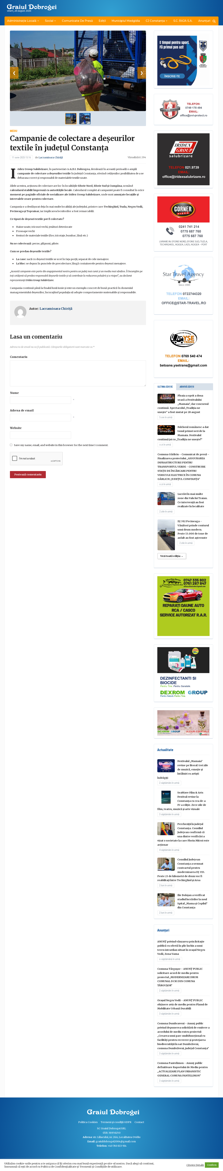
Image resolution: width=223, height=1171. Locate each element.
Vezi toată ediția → (171, 556)
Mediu (13, 131)
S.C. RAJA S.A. (183, 20)
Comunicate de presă (77, 20)
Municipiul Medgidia (126, 20)
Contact (139, 1122)
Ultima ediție (165, 386)
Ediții (102, 20)
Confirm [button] (212, 1165)
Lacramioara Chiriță (51, 157)
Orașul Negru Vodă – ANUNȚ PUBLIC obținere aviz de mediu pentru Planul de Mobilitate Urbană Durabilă (182, 1004)
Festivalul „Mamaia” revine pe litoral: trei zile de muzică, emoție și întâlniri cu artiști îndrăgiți (182, 769)
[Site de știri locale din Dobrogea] (86, 1113)
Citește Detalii (195, 1165)
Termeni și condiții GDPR (116, 1122)
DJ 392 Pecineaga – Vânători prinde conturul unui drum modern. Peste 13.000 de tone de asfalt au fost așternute (193, 529)
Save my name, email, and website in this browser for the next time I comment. (61, 445)
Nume (14, 393)
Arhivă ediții (187, 386)
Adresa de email (22, 410)
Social (49, 20)
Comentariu (18, 357)
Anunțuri (204, 20)
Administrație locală (21, 20)
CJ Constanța (155, 20)
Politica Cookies (88, 1122)
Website (16, 428)
